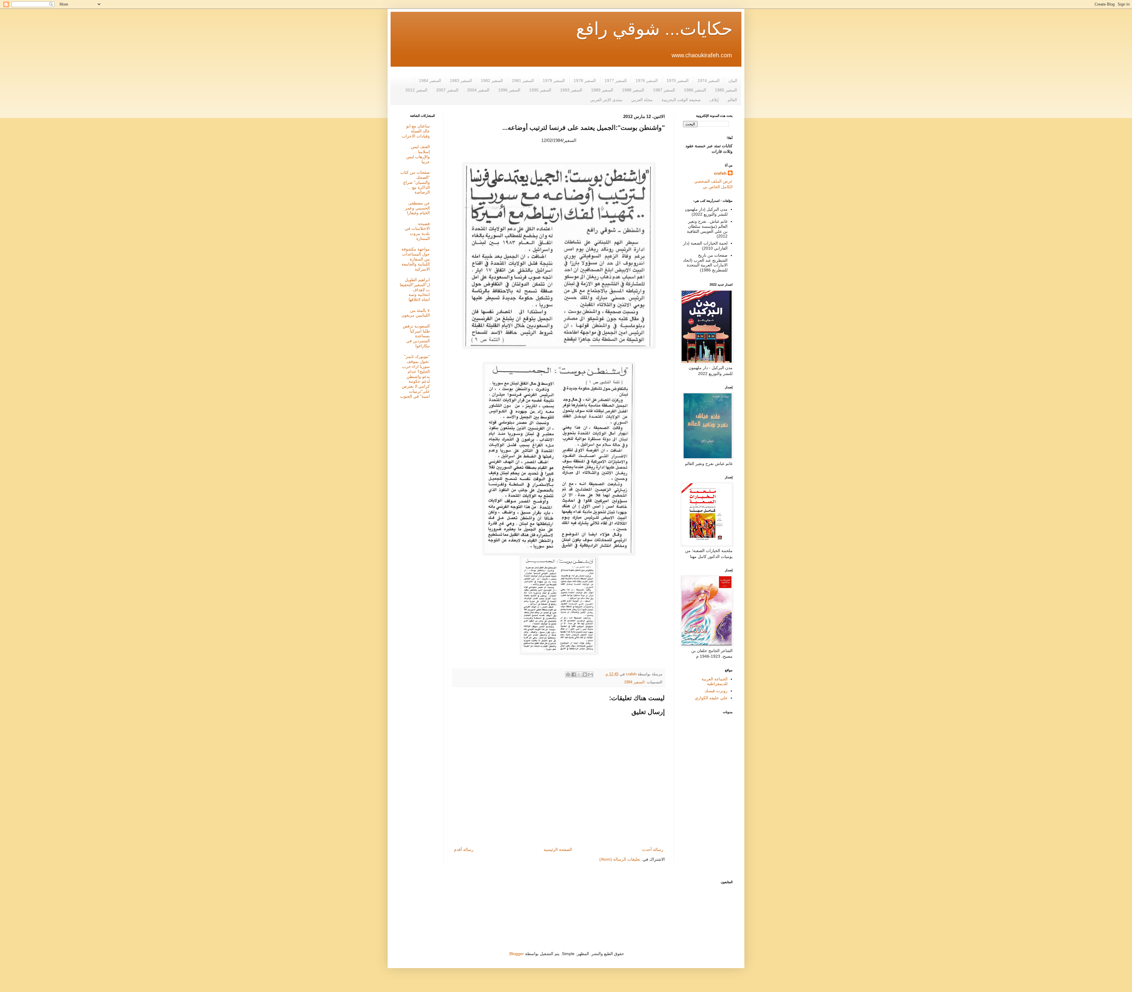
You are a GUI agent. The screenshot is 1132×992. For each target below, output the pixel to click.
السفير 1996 (509, 90)
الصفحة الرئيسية (558, 849)
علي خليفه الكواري (711, 697)
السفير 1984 (430, 80)
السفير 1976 (647, 80)
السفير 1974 (708, 80)
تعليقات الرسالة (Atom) (619, 859)
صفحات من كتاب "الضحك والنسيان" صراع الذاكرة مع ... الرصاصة (415, 182)
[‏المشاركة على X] (579, 674)
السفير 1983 (461, 80)
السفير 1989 (602, 90)
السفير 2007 (447, 90)
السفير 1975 (678, 80)
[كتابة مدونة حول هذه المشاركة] (585, 674)
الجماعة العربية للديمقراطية (715, 681)
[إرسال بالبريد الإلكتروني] (590, 674)
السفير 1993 (571, 90)
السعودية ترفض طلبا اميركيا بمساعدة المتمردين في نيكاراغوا (416, 336)
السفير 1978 (585, 80)
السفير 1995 (540, 90)
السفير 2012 (416, 90)
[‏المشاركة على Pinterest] (568, 674)
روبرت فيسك (716, 690)
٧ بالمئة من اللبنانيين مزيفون (416, 313)
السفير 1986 (695, 90)
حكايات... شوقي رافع (654, 29)
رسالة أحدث (652, 849)
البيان (732, 80)
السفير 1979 (554, 80)
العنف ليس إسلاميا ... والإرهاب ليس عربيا (418, 154)
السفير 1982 (492, 80)
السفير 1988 (633, 90)
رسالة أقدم (463, 849)
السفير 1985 (726, 90)
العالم (732, 99)
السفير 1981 (523, 80)
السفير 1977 (616, 80)
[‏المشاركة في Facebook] (574, 674)
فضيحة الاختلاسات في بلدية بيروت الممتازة (417, 231)
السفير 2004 (478, 90)
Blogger (516, 953)
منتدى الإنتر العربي (606, 99)
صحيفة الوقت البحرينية (681, 99)
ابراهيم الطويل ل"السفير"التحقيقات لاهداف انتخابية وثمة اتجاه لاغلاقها (415, 289)
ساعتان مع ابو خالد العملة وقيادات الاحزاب (416, 131)
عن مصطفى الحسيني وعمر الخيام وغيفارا (417, 208)
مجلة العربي (642, 99)
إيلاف (714, 99)
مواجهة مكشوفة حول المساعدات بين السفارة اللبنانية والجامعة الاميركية (416, 259)
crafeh (720, 173)
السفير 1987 (664, 90)
